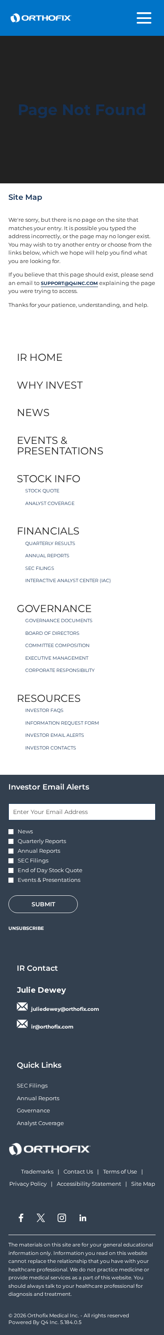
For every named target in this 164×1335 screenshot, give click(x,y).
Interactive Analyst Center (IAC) (68, 580)
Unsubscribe (26, 928)
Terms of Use (120, 1172)
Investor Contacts (50, 748)
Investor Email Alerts (54, 735)
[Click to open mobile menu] (144, 18)
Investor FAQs (44, 710)
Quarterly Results (50, 543)
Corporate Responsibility (60, 670)
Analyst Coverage (49, 503)
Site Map (143, 1184)
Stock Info (48, 479)
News (33, 412)
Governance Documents (59, 620)
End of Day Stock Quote (50, 870)
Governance (54, 608)
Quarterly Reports (42, 841)
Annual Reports (47, 556)
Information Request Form (62, 723)
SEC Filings (39, 568)
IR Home (40, 357)
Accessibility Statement (89, 1184)
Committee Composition (57, 645)
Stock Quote (42, 491)
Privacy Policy (28, 1184)
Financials (48, 531)
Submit (43, 904)
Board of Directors (52, 633)
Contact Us (78, 1172)
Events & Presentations (60, 445)
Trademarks (37, 1172)
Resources (49, 698)
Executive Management (56, 658)
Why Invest (50, 385)
